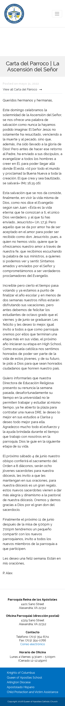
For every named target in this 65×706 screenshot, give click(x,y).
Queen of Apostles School (24, 677)
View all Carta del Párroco (20, 89)
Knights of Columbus (21, 672)
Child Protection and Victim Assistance (32, 692)
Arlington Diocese (19, 682)
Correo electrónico (32, 644)
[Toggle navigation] (57, 13)
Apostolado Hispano (20, 687)
